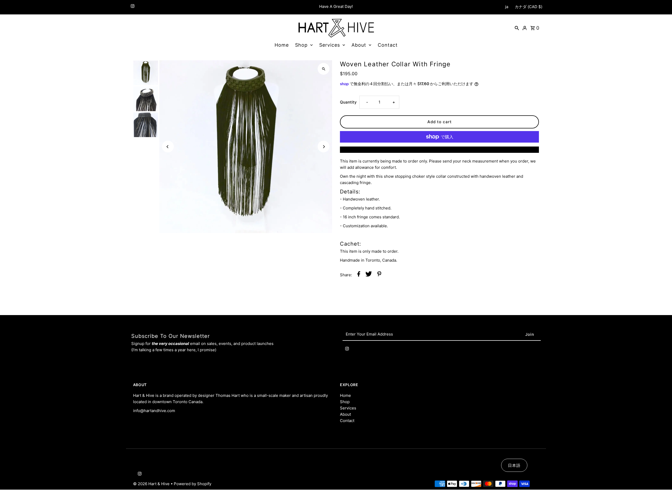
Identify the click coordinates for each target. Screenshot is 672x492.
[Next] (323, 147)
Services (329, 45)
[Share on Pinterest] (379, 274)
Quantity (348, 102)
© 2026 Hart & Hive (152, 483)
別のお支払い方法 (439, 149)
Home (282, 45)
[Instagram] (132, 7)
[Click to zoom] (323, 69)
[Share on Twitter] (368, 274)
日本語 (514, 465)
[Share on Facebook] (358, 274)
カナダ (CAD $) (528, 6)
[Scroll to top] (661, 478)
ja (506, 6)
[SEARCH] (516, 28)
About (358, 45)
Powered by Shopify (192, 483)
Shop (301, 45)
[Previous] (168, 147)
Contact (388, 45)
